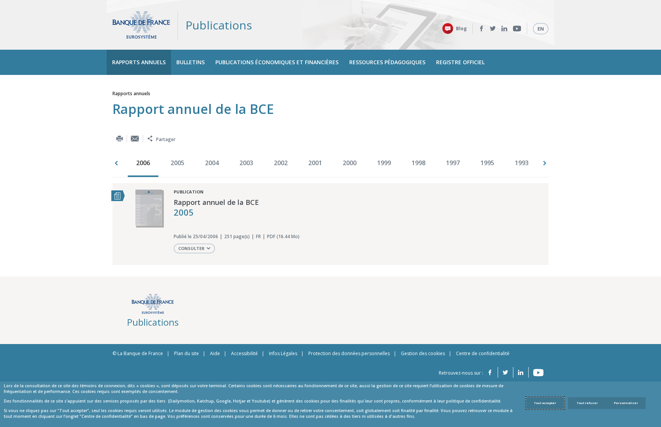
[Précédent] (116, 163)
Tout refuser (587, 403)
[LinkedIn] (504, 28)
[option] (145, 163)
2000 (350, 163)
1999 (384, 163)
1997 (453, 163)
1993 (522, 163)
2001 (315, 163)
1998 (418, 163)
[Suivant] (545, 163)
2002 (281, 163)
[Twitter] (493, 28)
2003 (246, 163)
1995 (487, 163)
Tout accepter (545, 403)
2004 (212, 163)
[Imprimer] (119, 138)
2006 (143, 163)
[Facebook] (481, 28)
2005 (177, 163)
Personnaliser (626, 403)
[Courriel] (135, 138)
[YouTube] (517, 28)
